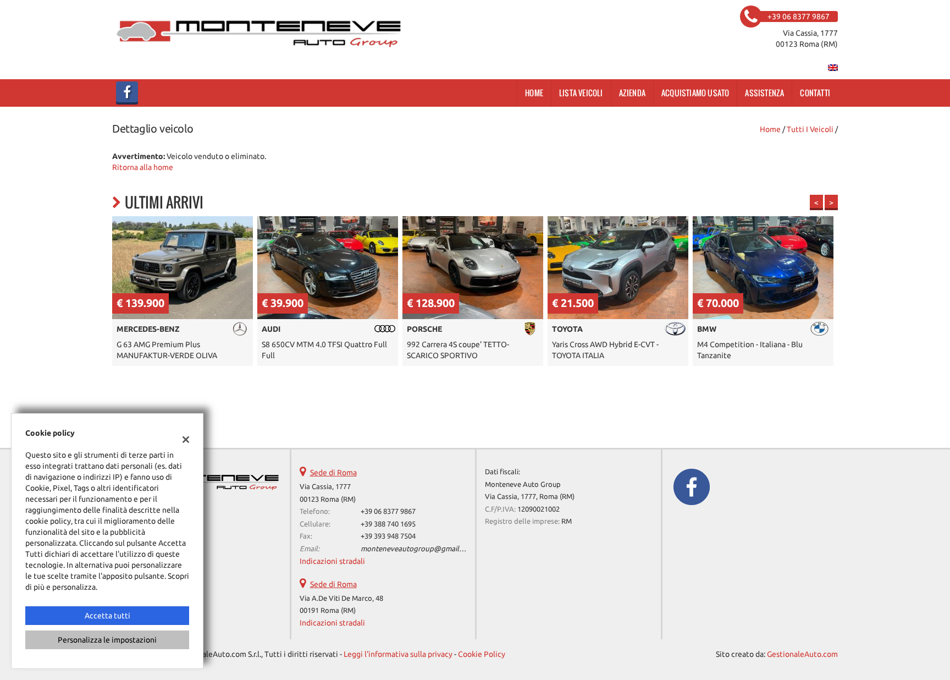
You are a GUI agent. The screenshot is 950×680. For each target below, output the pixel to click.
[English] (833, 67)
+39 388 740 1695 (388, 524)
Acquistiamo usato (695, 92)
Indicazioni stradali (332, 561)
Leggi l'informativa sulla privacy (398, 654)
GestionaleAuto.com (802, 654)
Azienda (632, 92)
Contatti (815, 92)
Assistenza (764, 92)
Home (534, 92)
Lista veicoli (581, 92)
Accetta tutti (107, 615)
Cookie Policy (481, 654)
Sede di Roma (333, 472)
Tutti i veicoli (810, 129)
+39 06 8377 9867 (388, 511)
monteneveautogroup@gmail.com (417, 549)
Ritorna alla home (142, 167)
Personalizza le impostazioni (107, 639)
